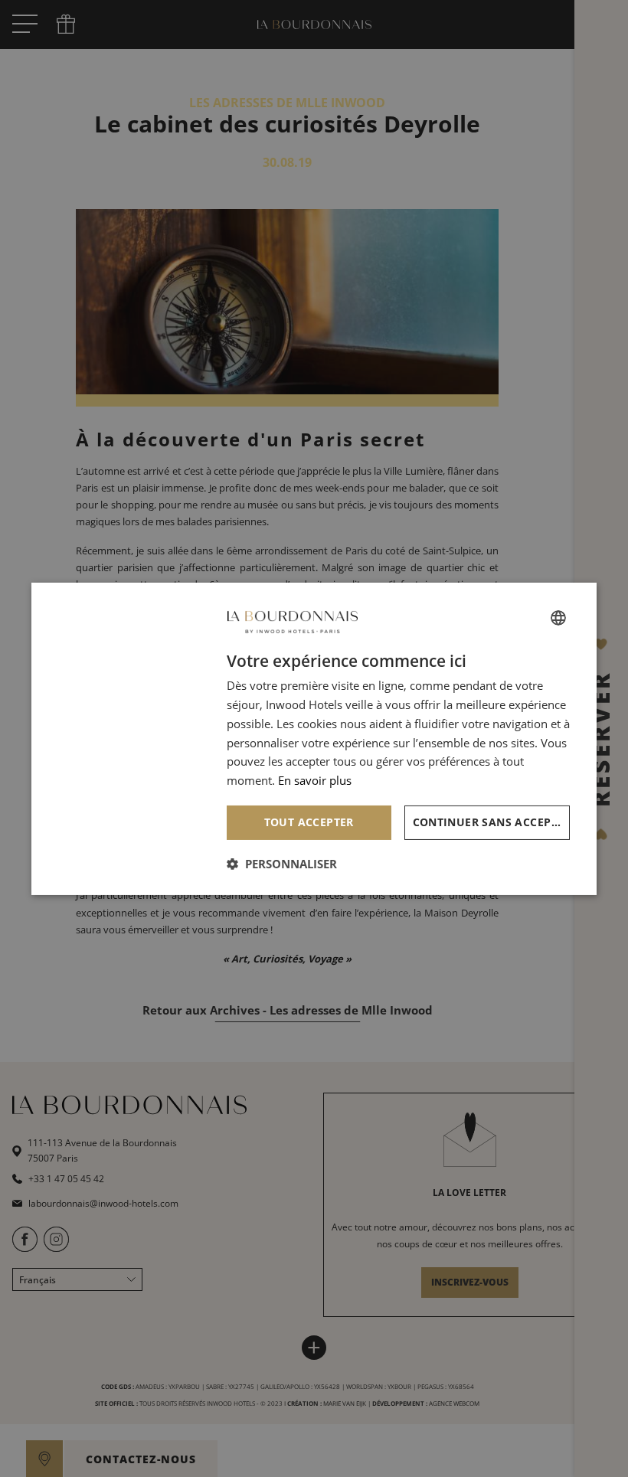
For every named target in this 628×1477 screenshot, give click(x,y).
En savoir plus (315, 780)
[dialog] (314, 738)
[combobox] (558, 618)
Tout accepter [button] (309, 822)
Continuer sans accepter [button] (492, 822)
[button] (282, 863)
